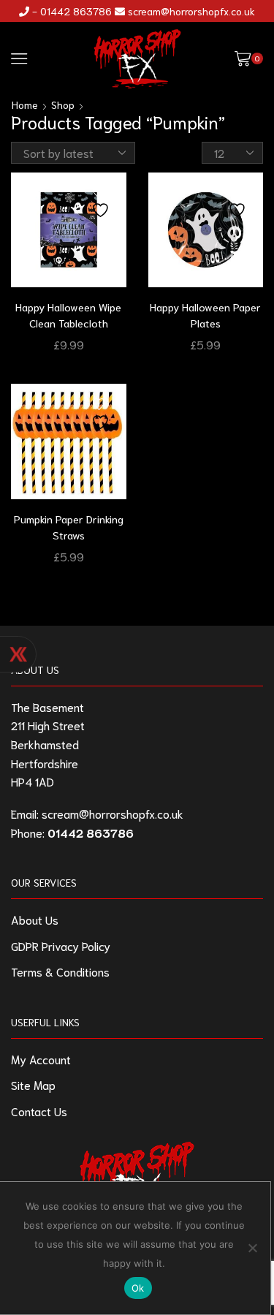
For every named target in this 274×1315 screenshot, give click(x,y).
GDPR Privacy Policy (60, 945)
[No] (252, 1247)
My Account (41, 1058)
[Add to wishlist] (102, 203)
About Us (34, 919)
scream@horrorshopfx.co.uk (191, 11)
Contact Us (39, 1110)
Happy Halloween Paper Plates (205, 315)
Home (25, 104)
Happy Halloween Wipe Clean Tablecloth (68, 315)
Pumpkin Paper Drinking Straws (68, 527)
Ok (138, 1288)
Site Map (33, 1084)
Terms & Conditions (60, 971)
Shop (63, 104)
